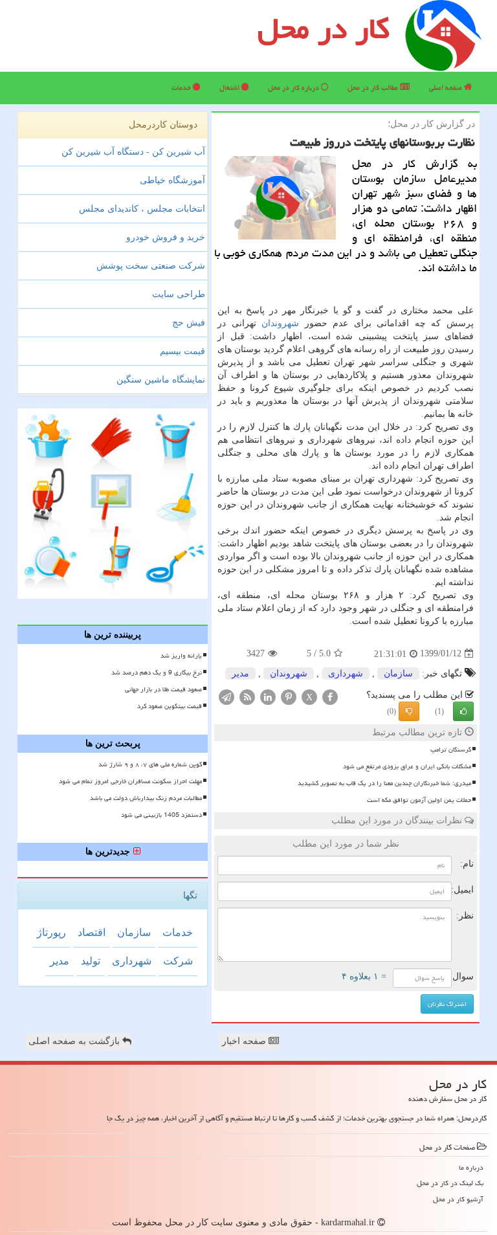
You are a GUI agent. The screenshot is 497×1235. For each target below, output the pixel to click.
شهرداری (345, 673)
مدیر (240, 673)
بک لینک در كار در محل (450, 1183)
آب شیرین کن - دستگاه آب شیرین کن (133, 152)
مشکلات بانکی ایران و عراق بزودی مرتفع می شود (407, 766)
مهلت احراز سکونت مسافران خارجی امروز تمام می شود (130, 781)
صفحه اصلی (446, 88)
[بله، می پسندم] (463, 711)
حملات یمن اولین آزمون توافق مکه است (419, 800)
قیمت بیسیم (182, 351)
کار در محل (324, 28)
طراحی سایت (178, 294)
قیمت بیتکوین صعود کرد (169, 706)
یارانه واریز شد (181, 655)
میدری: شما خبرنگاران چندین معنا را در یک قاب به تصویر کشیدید (384, 783)
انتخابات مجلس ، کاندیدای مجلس (142, 209)
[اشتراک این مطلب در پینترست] (289, 696)
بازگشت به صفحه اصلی (75, 1041)
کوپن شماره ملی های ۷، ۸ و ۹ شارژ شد (150, 764)
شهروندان (280, 323)
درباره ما (471, 1167)
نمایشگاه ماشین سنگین (160, 379)
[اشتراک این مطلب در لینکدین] (268, 696)
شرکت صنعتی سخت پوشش (150, 266)
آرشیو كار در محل (458, 1199)
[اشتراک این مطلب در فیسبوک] (330, 696)
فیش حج (188, 323)
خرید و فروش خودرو (165, 237)
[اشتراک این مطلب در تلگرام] (226, 696)
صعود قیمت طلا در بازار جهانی (163, 689)
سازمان (398, 673)
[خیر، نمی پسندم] (409, 711)
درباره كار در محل (294, 88)
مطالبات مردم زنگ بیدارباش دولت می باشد (146, 798)
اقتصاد (91, 932)
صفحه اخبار (245, 1041)
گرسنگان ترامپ (450, 749)
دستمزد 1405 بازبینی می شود (161, 814)
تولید (90, 960)
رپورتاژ (51, 932)
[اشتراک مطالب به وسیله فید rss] (247, 696)
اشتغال (230, 88)
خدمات (182, 88)
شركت (178, 960)
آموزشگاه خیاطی (172, 180)
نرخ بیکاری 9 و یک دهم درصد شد (156, 672)
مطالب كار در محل (374, 88)
